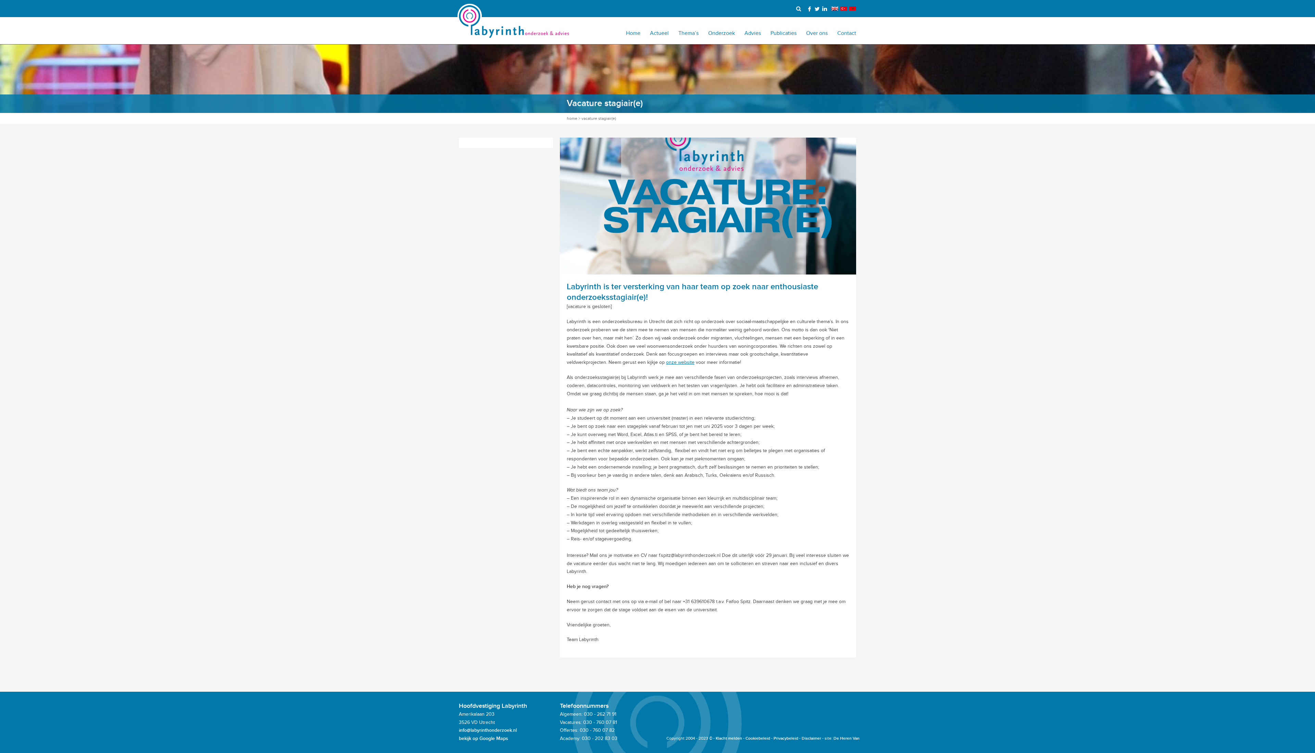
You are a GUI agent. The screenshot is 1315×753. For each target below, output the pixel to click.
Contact (846, 33)
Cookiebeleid (758, 738)
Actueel (659, 33)
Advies (752, 33)
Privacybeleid (786, 738)
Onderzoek (721, 33)
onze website (680, 362)
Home (633, 33)
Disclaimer (811, 738)
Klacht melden (729, 738)
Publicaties (784, 33)
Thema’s (688, 33)
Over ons (817, 33)
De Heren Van (847, 738)
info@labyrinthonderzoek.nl (488, 730)
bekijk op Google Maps (483, 738)
